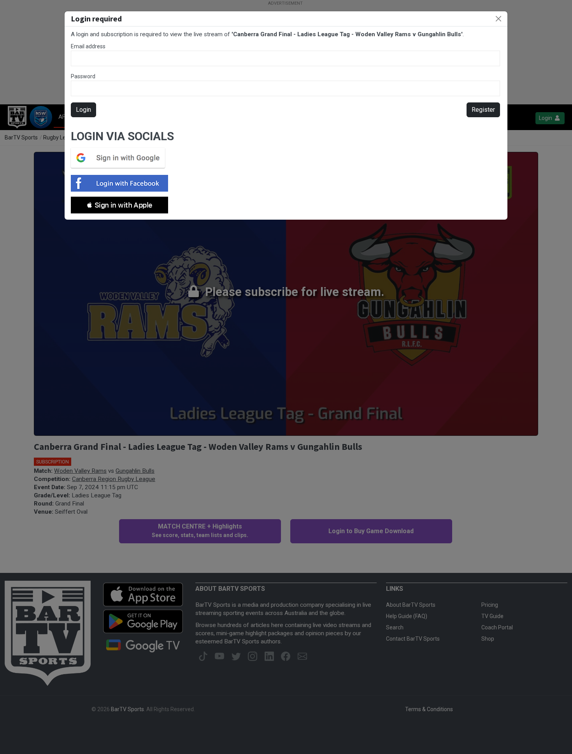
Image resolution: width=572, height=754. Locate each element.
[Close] (498, 19)
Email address (88, 46)
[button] (119, 205)
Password (83, 76)
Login (83, 109)
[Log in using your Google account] (120, 157)
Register (483, 109)
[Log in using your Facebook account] (122, 183)
